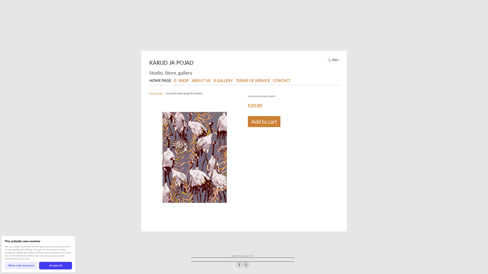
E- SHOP (181, 80)
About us (201, 80)
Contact (282, 80)
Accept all (55, 265)
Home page (160, 80)
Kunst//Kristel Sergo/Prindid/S (184, 93)
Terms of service (253, 80)
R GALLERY (223, 80)
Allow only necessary (21, 265)
